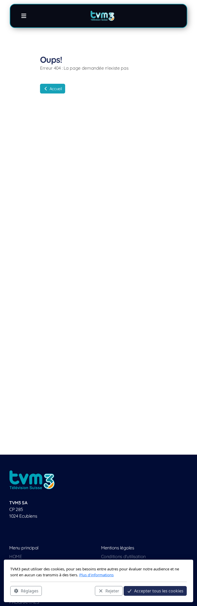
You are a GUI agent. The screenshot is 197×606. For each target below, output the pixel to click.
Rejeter (112, 591)
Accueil (55, 88)
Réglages (29, 591)
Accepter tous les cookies (158, 591)
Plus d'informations (96, 574)
